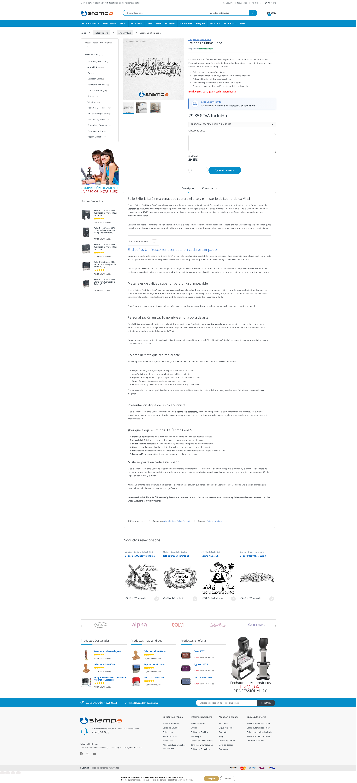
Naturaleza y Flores (98, 119)
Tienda (257, 3)
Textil (158, 23)
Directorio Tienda (227, 740)
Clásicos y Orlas (169, 552)
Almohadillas (136, 23)
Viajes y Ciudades (96, 136)
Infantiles (205, 552)
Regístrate (266, 702)
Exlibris (123, 23)
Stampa (85, 767)
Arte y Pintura (125, 33)
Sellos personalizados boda (259, 732)
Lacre (242, 23)
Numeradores (185, 23)
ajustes (189, 780)
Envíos (194, 727)
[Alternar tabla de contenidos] (153, 241)
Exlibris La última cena (217, 521)
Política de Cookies (199, 732)
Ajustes (227, 778)
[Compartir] (13, 772)
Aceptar (211, 778)
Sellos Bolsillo (230, 23)
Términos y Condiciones (202, 745)
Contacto (223, 732)
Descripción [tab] (188, 188)
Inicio (83, 33)
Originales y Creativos (99, 125)
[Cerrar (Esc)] (18, 772)
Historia (92, 96)
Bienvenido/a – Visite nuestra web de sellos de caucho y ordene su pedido (110, 3)
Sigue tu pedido (226, 727)
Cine (91, 73)
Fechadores (170, 23)
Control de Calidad (255, 740)
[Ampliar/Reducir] (2, 772)
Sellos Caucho (109, 23)
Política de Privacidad (200, 749)
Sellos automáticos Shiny (258, 727)
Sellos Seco (215, 23)
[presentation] (275, 626)
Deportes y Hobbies (98, 84)
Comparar (223, 749)
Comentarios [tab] (209, 188)
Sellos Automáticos (90, 23)
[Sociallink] (81, 753)
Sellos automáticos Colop (258, 723)
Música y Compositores (99, 113)
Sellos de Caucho (170, 727)
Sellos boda (168, 732)
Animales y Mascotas (98, 61)
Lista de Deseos (226, 745)
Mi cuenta (272, 3)
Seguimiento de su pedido (236, 3)
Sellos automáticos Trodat (259, 736)
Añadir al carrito (226, 170)
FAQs (221, 736)
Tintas (149, 23)
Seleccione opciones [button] (154, 598)
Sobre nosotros (198, 723)
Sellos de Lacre (170, 736)
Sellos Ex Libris (101, 33)
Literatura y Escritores (133, 552)
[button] (232, 124)
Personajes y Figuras (99, 131)
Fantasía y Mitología (98, 90)
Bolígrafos (201, 23)
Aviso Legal (196, 736)
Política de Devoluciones (202, 740)
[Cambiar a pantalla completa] (7, 772)
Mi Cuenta (223, 723)
